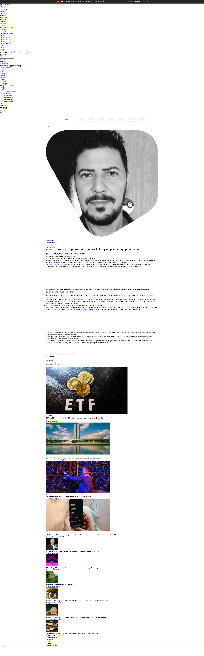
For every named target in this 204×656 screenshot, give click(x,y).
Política (2, 21)
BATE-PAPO (138, 1)
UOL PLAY (96, 1)
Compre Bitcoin (5, 9)
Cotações (3, 29)
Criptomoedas (50, 247)
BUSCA (130, 1)
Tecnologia (3, 25)
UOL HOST (78, 1)
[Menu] (6, 108)
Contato (48, 642)
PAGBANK (84, 1)
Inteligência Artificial (6, 27)
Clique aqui (49, 343)
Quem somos (50, 640)
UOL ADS (102, 1)
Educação (3, 31)
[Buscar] (1, 113)
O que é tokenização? (6, 41)
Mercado (3, 19)
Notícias (2, 11)
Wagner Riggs (50, 241)
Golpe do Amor (60, 354)
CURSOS (90, 1)
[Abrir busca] (1, 108)
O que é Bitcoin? (5, 35)
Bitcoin (2, 45)
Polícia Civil (73, 354)
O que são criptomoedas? (8, 33)
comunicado (62, 264)
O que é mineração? (6, 43)
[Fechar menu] (1, 7)
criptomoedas (54, 262)
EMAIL (146, 1)
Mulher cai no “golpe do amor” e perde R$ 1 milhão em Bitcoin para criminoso (79, 305)
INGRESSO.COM (70, 1)
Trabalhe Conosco (52, 646)
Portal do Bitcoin (5, 64)
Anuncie (48, 644)
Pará (67, 354)
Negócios (3, 23)
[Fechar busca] (4, 108)
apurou (70, 266)
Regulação (3, 15)
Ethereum (3, 47)
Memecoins (3, 17)
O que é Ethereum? (6, 37)
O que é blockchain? (6, 39)
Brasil (1, 13)
